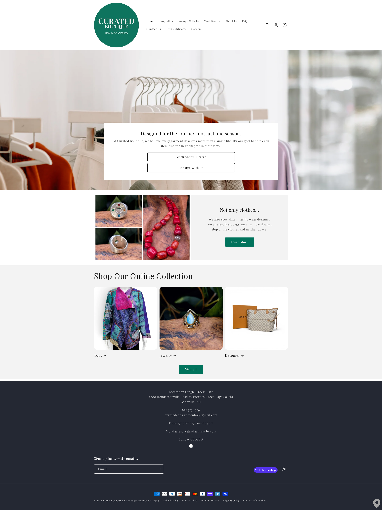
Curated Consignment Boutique (120, 500)
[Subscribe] (159, 469)
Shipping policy (231, 500)
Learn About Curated (191, 157)
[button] (166, 21)
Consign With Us (191, 168)
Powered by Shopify (149, 500)
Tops (98, 355)
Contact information (254, 500)
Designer (232, 355)
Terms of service (210, 500)
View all (191, 369)
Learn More (239, 242)
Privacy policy (189, 500)
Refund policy (170, 500)
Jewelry (166, 355)
